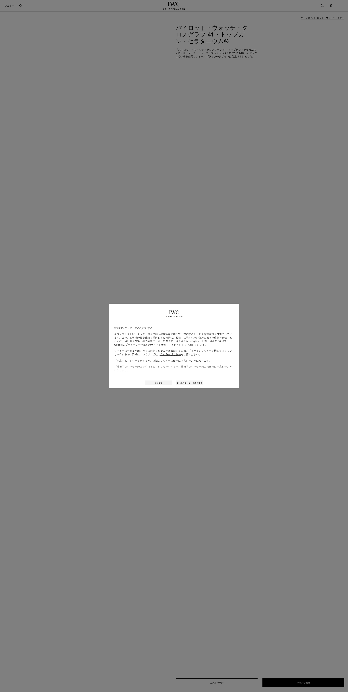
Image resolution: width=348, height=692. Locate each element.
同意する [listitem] (159, 383)
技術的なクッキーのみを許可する (133, 327)
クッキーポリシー (170, 354)
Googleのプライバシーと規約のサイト (136, 344)
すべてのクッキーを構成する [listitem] (189, 383)
